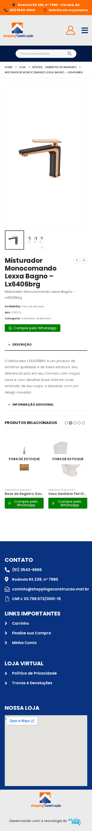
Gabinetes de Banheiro (36, 318)
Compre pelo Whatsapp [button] (35, 327)
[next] (84, 260)
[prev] (77, 260)
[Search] (69, 54)
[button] (10, 157)
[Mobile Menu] (85, 30)
